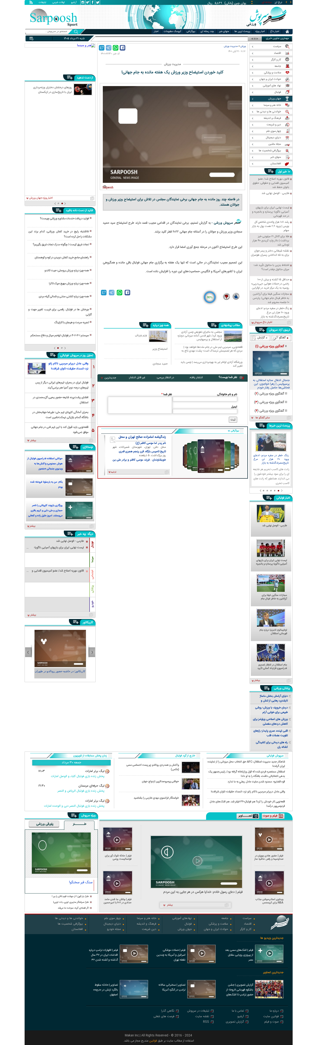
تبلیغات (42, 3)
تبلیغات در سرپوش (198, 1011)
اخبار (156, 31)
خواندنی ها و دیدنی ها (69, 918)
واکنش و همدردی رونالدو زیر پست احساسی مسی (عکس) (152, 767)
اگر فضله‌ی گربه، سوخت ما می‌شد (73, 908)
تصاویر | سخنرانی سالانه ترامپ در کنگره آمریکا (171, 987)
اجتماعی (92, 574)
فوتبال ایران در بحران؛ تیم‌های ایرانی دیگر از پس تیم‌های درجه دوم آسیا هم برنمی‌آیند (61, 384)
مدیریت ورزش (231, 46)
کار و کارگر (246, 929)
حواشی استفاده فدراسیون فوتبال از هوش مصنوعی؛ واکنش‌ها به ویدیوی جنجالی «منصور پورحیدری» (45, 464)
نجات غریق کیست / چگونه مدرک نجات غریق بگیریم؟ (61, 244)
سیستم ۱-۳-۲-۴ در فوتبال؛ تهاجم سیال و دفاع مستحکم (59, 335)
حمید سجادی (160, 363)
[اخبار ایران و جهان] (266, 28)
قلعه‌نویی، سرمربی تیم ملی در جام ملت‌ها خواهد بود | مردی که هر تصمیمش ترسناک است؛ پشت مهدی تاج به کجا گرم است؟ (212, 348)
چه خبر (82, 534)
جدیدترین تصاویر (273, 972)
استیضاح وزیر (160, 349)
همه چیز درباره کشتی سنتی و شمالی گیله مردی (64, 296)
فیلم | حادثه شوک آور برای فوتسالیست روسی (118, 857)
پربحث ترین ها (242, 31)
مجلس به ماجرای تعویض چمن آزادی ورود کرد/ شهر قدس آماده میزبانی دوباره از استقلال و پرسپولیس (200, 335)
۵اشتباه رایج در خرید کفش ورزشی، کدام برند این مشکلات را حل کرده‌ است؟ (59, 234)
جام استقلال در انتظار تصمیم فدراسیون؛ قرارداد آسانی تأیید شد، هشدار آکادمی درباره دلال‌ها (272, 666)
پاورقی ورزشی (44, 824)
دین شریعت (149, 929)
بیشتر (33, 440)
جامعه (224, 918)
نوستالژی (88, 447)
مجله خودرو (114, 929)
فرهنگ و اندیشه (146, 924)
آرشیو (74, 3)
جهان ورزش (185, 929)
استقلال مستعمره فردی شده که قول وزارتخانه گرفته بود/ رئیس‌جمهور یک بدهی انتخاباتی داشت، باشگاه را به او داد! (246, 774)
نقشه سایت (202, 1016)
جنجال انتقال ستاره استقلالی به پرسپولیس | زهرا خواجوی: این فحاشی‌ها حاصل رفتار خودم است (271, 384)
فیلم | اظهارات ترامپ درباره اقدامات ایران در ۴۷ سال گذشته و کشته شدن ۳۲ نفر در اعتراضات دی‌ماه (103, 955)
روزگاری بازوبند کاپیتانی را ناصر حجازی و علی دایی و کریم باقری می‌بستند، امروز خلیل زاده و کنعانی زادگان (45, 511)
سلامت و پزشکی (218, 924)
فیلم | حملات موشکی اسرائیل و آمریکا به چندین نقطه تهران (170, 955)
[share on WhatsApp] (115, 48)
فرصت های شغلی (163, 1016)
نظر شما (166, 394)
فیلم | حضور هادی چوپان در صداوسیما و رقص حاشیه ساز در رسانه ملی (268, 857)
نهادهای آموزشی (182, 918)
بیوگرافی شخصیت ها (70, 924)
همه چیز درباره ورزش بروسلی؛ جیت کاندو (67, 270)
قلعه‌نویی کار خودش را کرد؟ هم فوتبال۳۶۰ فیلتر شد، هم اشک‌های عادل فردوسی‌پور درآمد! (247, 804)
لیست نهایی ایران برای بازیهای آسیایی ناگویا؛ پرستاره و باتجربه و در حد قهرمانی (271, 562)
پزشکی (92, 589)
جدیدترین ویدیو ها (271, 938)
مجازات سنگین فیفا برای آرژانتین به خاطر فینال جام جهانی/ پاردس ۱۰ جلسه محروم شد (271, 597)
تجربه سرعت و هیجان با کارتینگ (71, 322)
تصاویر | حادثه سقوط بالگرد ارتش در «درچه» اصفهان (105, 990)
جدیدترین (110, 377)
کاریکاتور (88, 622)
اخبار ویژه (260, 31)
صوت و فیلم (271, 1022)
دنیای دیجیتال (112, 924)
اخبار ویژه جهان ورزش (41, 198)
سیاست (247, 918)
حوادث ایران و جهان (216, 929)
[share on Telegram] (108, 48)
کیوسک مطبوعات (172, 31)
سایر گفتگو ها (263, 417)
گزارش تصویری (235, 1022)
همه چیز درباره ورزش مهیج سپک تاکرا (69, 283)
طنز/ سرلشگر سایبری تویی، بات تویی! (71, 902)
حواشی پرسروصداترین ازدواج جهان (160, 781)
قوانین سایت (271, 1016)
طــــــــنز (79, 824)
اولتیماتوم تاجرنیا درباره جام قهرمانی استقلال (273, 632)
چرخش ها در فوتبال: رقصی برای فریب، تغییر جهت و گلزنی (59, 312)
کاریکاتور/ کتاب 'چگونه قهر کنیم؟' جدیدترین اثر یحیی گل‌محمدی (60, 673)
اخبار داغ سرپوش (262, 322)
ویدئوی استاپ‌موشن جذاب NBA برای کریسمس (269, 901)
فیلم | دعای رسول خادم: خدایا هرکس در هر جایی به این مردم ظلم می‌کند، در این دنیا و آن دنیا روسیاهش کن (203, 892)
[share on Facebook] (122, 48)
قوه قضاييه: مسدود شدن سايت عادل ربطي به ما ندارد (256, 782)
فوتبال (92, 544)
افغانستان (77, 929)
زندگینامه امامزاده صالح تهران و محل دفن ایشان (142, 437)
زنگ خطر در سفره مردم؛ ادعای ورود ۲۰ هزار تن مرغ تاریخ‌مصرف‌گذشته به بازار (271, 459)
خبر (285, 171)
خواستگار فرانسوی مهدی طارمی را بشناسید (156, 798)
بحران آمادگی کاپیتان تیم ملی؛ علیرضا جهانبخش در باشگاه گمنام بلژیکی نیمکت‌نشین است (60, 414)
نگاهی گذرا (167, 1011)
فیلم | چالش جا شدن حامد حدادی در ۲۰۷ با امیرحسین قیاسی (118, 901)
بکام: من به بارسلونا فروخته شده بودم (46, 484)
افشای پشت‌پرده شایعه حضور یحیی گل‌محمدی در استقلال (60, 399)
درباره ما (274, 1011)
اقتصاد (248, 924)
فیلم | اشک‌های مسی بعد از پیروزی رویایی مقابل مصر (239, 955)
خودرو (92, 604)
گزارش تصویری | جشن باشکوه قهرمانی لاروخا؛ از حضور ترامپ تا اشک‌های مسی (239, 990)
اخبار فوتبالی (283, 498)
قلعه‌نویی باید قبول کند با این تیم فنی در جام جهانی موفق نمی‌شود (59, 429)
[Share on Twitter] (101, 48)
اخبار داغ (274, 31)
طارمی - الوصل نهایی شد (274, 526)
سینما (92, 559)
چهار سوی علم (112, 918)
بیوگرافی (191, 31)
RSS (206, 1022)
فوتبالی (65, 355)
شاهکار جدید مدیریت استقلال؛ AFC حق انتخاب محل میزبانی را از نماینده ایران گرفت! (246, 764)
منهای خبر (224, 31)
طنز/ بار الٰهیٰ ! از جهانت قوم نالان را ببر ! (70, 896)
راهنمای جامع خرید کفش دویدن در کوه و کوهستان (62, 257)
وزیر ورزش (141, 335)
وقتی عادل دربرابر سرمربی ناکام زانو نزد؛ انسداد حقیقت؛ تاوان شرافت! (68, 366)
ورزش (243, 46)
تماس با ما (238, 1011)
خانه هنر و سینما (146, 918)
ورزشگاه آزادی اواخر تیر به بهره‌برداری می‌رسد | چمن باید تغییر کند (212, 364)
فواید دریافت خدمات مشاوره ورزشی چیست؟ (64, 218)
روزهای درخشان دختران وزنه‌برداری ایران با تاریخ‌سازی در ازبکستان (52, 89)
